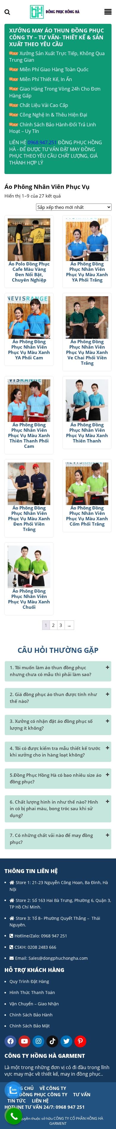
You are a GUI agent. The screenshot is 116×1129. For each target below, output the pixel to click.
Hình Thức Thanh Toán (32, 992)
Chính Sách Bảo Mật (30, 1026)
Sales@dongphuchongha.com (58, 958)
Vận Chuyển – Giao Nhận (34, 1004)
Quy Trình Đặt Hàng (29, 981)
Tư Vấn (81, 1094)
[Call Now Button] (14, 1116)
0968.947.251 (42, 142)
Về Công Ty (53, 1088)
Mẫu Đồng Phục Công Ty (37, 1094)
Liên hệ (40, 1101)
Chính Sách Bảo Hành (31, 1015)
